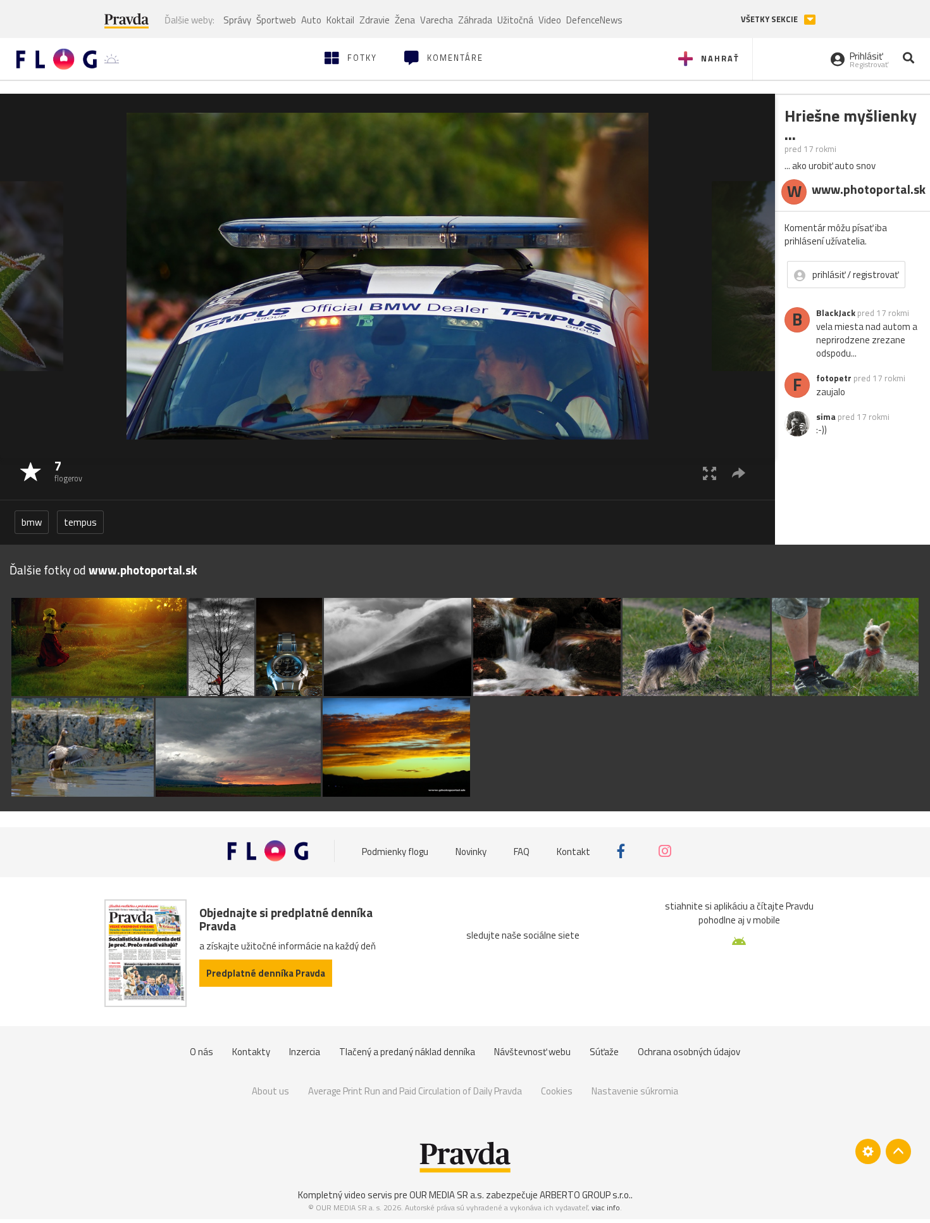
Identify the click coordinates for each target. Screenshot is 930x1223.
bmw (32, 522)
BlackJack (835, 313)
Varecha (436, 20)
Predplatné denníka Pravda (265, 973)
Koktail (340, 20)
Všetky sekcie (770, 19)
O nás (201, 1051)
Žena (405, 20)
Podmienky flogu (395, 851)
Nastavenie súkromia (635, 1091)
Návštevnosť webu (532, 1051)
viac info (606, 1207)
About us (270, 1091)
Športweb (276, 20)
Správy (237, 20)
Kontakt (573, 851)
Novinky (471, 851)
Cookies (557, 1091)
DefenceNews (594, 20)
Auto (311, 20)
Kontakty (251, 1051)
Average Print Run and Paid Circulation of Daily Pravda (415, 1091)
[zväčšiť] (709, 472)
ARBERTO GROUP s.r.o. (585, 1195)
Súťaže (604, 1051)
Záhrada (475, 20)
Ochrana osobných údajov (689, 1051)
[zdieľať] (738, 472)
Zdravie (374, 20)
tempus (80, 522)
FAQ (522, 851)
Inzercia (304, 1051)
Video (549, 20)
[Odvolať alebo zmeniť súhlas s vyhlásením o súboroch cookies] (868, 1151)
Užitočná (515, 20)
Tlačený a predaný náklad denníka (407, 1051)
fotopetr (834, 378)
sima (826, 416)
